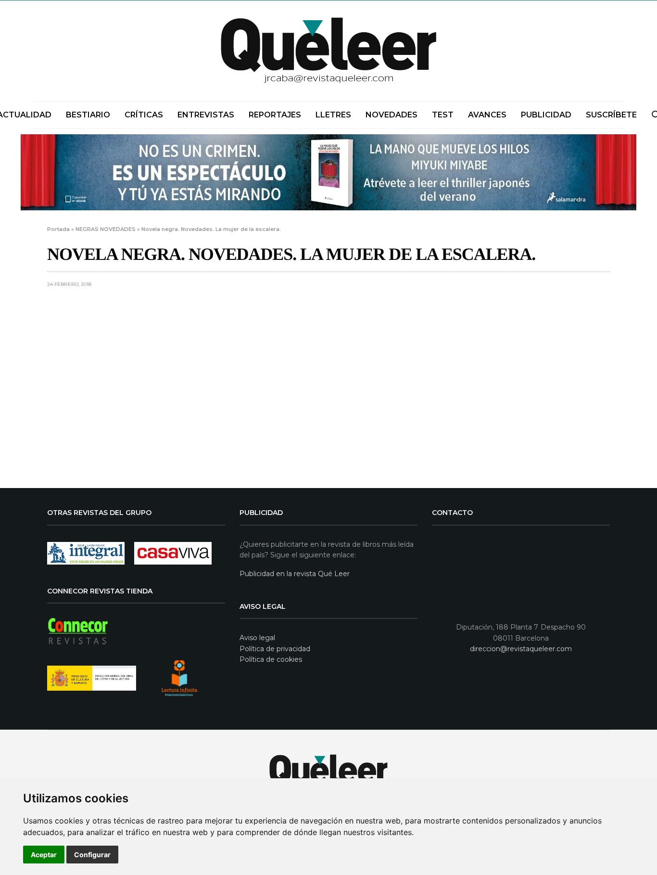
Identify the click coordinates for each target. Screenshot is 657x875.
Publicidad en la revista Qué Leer (295, 573)
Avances (487, 114)
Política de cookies (271, 659)
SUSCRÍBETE (611, 114)
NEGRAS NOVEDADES (106, 229)
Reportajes (275, 114)
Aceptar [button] (44, 854)
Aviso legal (257, 637)
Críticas (144, 114)
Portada (58, 229)
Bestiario (88, 114)
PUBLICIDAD (546, 114)
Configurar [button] (92, 854)
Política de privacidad (275, 648)
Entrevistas (205, 114)
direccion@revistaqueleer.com (521, 648)
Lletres (333, 114)
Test (443, 114)
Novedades (391, 114)
